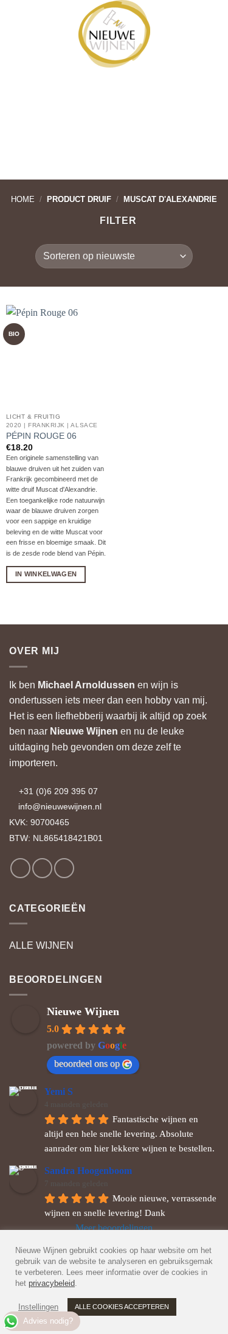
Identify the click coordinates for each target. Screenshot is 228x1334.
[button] (20, 18)
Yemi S (58, 1091)
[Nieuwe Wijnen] (114, 34)
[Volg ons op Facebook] (20, 868)
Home (23, 199)
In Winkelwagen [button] (46, 574)
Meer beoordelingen (114, 1228)
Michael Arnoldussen (86, 685)
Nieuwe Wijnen (84, 731)
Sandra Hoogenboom (88, 1170)
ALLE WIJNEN (41, 945)
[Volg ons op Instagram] (42, 868)
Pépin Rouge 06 (41, 436)
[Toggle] (211, 945)
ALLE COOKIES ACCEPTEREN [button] (122, 1306)
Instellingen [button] (38, 1306)
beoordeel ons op (87, 1063)
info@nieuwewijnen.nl (60, 806)
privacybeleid (52, 1283)
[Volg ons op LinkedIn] (64, 868)
